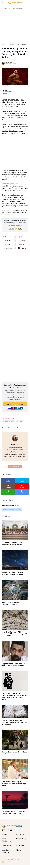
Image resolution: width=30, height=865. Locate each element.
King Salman (6, 418)
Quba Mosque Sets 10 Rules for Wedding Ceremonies (13, 603)
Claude (22, 244)
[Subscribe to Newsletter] (19, 229)
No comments (22, 44)
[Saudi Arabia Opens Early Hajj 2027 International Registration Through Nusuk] (15, 769)
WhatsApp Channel (9, 236)
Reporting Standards (5, 851)
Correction (20, 845)
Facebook (23, 240)
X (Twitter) (9, 244)
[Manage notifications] (3, 862)
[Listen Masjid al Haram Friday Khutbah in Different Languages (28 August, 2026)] (15, 619)
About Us (5, 834)
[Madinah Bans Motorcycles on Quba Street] (15, 739)
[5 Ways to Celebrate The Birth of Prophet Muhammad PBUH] (15, 799)
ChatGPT (23, 236)
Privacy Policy (21, 839)
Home (3, 7)
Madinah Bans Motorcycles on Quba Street (14, 752)
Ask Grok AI (23, 248)
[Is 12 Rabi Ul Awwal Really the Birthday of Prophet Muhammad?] (15, 560)
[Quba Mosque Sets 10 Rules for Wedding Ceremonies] (15, 589)
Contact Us (20, 834)
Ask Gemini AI (9, 248)
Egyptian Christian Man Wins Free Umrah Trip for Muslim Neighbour (13, 664)
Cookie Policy (6, 845)
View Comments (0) (15, 466)
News (8, 7)
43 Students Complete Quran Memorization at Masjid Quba (12, 543)
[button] (2, 2)
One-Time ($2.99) (9, 403)
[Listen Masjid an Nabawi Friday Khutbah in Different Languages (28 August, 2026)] (15, 711)
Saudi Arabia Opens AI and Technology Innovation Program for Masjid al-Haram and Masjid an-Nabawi (14, 696)
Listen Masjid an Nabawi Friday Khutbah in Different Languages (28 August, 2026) (14, 722)
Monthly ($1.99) (21, 403)
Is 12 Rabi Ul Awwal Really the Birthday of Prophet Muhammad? (13, 573)
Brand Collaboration (6, 840)
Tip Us (18, 850)
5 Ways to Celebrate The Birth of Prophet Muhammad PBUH (13, 812)
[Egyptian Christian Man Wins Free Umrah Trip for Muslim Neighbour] (15, 651)
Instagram (9, 240)
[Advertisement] (15, 28)
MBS (13, 418)
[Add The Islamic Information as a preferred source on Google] (11, 229)
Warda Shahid (9, 62)
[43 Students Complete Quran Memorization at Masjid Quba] (15, 530)
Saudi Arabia (20, 421)
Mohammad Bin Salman (8, 421)
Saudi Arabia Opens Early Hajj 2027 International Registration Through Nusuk (14, 783)
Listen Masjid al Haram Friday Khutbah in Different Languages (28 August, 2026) (14, 633)
